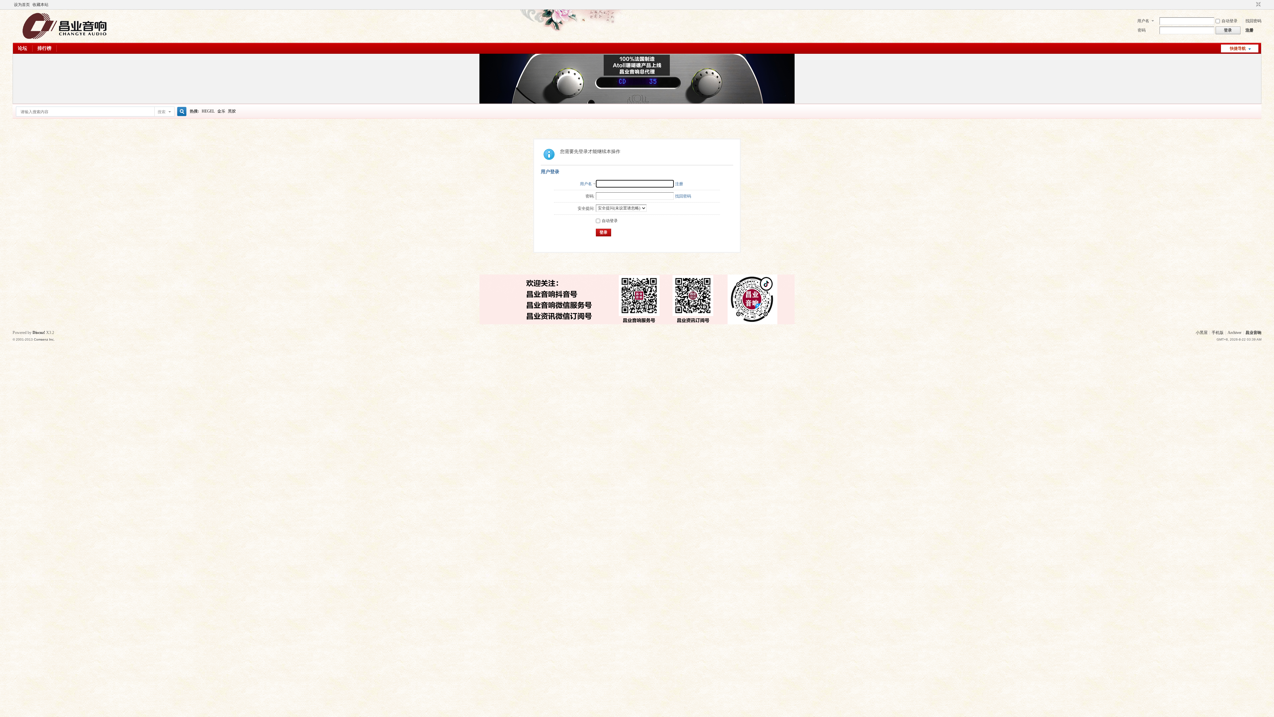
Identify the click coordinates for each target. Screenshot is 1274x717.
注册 (1249, 30)
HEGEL (208, 111)
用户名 (1143, 21)
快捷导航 (1238, 48)
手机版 (1218, 332)
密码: (590, 196)
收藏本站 (40, 4)
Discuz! (39, 332)
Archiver (1234, 332)
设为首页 (22, 4)
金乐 (221, 111)
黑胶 (232, 111)
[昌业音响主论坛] (65, 39)
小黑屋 (1202, 332)
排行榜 (44, 48)
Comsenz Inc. (44, 339)
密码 (1142, 30)
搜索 (162, 112)
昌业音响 (1253, 332)
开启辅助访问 (1252, 5)
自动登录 (1230, 21)
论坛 (22, 48)
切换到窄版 (1257, 5)
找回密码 (1253, 21)
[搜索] (181, 112)
